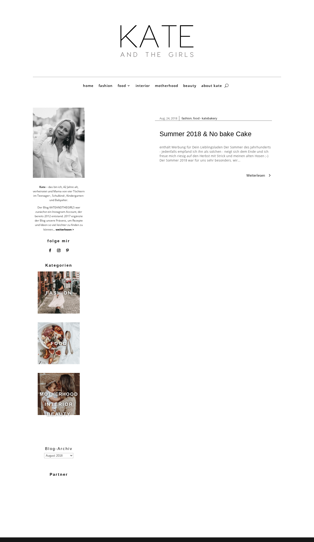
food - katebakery (205, 118)
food (122, 86)
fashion (106, 86)
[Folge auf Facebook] (50, 250)
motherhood (166, 86)
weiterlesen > (65, 229)
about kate (211, 86)
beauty (189, 86)
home (88, 86)
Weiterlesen (255, 175)
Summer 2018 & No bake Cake (205, 134)
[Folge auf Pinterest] (67, 250)
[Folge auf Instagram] (58, 250)
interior (143, 86)
